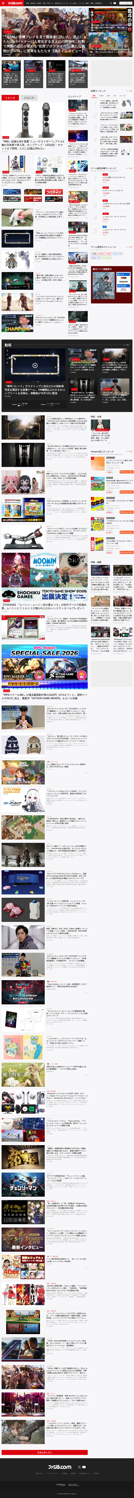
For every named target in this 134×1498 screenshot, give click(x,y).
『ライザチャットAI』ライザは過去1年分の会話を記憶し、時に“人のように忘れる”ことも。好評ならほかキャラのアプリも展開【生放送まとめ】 (110, 50)
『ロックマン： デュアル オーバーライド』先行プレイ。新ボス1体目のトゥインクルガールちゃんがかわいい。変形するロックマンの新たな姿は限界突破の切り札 (77, 179)
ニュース (81, 3)
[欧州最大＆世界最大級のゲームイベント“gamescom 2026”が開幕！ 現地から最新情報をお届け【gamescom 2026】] (78, 65)
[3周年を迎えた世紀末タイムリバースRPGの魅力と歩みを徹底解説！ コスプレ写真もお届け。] (23, 1075)
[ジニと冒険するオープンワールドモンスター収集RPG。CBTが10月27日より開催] (23, 772)
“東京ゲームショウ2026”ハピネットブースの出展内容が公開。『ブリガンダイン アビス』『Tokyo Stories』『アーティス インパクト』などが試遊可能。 (66, 1129)
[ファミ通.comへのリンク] (15, 3)
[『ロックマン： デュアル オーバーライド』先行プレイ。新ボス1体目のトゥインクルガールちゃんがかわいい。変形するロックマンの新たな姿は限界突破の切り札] (78, 166)
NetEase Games (51, 989)
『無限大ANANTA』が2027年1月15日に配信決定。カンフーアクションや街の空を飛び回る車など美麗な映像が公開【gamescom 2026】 (77, 270)
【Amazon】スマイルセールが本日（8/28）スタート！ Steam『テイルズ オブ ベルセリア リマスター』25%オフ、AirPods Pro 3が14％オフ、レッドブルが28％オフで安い (67, 1095)
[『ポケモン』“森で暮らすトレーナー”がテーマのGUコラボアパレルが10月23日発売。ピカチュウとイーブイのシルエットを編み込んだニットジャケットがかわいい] (23, 745)
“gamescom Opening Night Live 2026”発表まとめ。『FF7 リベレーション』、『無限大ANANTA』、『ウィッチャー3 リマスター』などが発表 (78, 240)
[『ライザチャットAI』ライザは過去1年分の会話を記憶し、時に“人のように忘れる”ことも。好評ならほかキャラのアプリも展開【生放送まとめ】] (110, 44)
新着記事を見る (44, 1452)
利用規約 (64, 1473)
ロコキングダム (53, 761)
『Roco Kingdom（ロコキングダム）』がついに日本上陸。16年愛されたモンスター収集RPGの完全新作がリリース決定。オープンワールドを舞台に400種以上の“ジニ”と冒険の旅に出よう (78, 210)
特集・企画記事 (96, 3)
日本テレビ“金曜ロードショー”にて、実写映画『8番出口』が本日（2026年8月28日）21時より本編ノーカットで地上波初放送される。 (66, 936)
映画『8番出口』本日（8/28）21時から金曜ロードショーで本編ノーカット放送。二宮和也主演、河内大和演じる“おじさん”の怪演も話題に (67, 930)
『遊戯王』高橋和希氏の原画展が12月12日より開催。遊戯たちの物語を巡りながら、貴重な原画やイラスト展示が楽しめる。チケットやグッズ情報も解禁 (66, 1150)
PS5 (44, 3)
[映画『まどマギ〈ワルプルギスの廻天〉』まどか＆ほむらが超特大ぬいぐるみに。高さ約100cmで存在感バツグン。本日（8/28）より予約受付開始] (23, 482)
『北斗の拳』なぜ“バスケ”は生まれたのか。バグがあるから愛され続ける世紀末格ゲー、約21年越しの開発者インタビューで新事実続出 (110, 26)
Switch (39, 3)
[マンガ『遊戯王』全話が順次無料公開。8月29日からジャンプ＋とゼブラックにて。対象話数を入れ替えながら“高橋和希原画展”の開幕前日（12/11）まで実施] (17, 260)
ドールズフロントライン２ (102, 430)
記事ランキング (98, 91)
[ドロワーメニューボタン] (3, 3)
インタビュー (8, 32)
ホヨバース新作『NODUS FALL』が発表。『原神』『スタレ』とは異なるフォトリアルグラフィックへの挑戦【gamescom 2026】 (78, 329)
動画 (87, 3)
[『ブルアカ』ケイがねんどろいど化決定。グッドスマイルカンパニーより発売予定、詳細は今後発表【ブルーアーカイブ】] (23, 800)
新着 (27, 3)
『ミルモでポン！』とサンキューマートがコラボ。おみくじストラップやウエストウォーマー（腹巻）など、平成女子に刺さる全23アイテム (66, 1040)
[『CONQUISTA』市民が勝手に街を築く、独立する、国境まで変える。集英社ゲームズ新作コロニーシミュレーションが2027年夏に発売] (23, 827)
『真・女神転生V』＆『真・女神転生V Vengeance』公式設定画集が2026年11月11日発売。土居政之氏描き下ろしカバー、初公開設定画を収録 (66, 1205)
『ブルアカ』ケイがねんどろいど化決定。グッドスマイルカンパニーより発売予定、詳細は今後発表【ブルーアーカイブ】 (66, 793)
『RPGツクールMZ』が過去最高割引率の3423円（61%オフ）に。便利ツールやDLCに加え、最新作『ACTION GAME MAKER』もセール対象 (44, 696)
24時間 (101, 96)
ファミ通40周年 (53, 1256)
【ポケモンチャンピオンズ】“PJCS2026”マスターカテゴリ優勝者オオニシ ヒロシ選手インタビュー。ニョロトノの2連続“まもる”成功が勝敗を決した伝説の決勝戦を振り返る (50, 319)
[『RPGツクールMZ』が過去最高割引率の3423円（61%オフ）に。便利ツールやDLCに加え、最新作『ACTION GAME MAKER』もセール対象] (45, 667)
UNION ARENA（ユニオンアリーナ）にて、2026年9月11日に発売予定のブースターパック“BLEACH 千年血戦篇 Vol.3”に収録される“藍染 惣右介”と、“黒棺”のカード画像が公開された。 (66, 627)
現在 (94, 96)
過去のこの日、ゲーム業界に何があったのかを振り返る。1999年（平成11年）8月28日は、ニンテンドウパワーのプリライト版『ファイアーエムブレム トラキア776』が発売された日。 (67, 1322)
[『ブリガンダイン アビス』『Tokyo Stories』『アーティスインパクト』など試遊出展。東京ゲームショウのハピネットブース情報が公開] (23, 1130)
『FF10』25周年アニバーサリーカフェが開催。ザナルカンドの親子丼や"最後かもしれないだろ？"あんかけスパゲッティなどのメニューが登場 (16, 179)
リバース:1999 (53, 1064)
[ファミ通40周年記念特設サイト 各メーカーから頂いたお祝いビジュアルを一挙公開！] (23, 1267)
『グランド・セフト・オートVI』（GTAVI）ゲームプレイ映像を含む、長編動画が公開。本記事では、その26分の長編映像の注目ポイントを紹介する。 (66, 1349)
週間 (108, 96)
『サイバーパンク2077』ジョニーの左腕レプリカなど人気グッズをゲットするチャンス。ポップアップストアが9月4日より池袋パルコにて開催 (66, 530)
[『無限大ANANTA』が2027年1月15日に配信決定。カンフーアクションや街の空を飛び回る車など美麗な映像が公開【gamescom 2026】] (78, 257)
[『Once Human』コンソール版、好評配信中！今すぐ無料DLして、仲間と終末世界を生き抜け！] (23, 992)
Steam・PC (96, 258)
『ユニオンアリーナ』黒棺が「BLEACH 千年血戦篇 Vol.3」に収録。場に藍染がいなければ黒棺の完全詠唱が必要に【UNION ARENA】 (67, 621)
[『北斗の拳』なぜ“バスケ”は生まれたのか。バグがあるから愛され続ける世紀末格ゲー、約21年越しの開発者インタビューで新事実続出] (110, 20)
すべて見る (129, 91)
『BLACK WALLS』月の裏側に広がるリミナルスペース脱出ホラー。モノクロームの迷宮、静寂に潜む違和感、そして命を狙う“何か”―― (82, 396)
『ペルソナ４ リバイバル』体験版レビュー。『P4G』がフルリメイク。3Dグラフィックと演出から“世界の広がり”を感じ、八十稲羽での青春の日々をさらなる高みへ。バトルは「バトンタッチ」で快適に (78, 149)
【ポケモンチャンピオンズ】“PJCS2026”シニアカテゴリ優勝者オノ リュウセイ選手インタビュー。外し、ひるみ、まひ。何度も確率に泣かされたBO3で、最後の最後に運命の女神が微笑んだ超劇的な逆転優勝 (115, 396)
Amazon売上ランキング (102, 451)
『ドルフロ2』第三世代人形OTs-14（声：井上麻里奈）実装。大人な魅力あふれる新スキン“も (100, 436)
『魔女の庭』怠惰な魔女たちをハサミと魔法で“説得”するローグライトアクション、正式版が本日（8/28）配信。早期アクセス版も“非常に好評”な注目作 (50, 277)
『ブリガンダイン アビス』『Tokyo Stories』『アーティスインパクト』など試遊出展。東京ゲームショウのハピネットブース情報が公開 (66, 1123)
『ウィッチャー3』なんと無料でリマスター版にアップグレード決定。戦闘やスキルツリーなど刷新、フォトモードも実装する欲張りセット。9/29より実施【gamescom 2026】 (77, 299)
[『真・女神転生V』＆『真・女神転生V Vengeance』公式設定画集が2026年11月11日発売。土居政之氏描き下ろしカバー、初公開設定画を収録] (23, 1212)
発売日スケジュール (61, 3)
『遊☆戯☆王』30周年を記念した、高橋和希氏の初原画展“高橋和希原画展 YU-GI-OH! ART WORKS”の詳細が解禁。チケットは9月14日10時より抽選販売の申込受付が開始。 (66, 1157)
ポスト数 (122, 96)
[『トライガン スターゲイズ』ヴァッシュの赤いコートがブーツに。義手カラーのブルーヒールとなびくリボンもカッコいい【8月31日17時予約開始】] (17, 302)
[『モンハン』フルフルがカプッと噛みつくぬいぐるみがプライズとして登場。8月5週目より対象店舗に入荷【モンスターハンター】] (17, 217)
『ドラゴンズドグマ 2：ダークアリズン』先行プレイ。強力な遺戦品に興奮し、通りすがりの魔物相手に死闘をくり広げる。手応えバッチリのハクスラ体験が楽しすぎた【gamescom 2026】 (78, 119)
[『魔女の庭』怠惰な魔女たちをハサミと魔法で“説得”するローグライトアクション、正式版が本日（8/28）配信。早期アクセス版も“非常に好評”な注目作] (17, 281)
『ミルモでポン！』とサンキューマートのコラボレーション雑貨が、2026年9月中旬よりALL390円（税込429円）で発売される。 (67, 1046)
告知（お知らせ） (52, 1201)
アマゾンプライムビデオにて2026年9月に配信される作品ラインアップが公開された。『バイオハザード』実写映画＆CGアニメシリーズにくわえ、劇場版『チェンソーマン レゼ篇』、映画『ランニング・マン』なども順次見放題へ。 (67, 1184)
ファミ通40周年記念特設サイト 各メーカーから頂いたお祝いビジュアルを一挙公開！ (66, 1260)
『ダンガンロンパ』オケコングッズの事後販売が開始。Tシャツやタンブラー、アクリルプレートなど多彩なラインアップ (67, 1013)
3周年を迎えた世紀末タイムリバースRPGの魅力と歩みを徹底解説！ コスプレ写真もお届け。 (66, 1067)
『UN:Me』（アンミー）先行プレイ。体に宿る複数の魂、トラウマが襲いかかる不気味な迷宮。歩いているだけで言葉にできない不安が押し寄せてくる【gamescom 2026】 (11, 78)
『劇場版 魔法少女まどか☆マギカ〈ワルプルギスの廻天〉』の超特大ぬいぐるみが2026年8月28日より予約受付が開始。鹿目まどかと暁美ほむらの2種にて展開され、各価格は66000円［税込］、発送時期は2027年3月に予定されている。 (66, 482)
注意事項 (73, 1473)
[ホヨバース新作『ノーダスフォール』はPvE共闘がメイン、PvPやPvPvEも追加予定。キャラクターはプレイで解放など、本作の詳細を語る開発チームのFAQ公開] (23, 855)
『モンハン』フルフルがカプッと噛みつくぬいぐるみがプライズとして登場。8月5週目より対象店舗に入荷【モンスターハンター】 (49, 214)
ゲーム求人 (73, 3)
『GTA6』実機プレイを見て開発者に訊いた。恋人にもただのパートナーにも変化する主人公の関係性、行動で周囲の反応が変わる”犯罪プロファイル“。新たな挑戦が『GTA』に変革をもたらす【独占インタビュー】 (45, 43)
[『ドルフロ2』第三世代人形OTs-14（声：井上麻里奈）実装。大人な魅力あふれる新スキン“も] (100, 424)
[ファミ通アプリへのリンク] (60, 1485)
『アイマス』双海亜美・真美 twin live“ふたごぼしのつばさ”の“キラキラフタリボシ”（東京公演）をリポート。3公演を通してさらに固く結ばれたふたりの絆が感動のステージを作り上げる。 (67, 1404)
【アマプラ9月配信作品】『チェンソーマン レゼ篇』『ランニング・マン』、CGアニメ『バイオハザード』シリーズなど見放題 (66, 1178)
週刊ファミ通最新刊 (102, 269)
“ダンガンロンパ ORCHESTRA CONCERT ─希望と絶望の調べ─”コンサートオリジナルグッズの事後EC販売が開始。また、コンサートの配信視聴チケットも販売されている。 (66, 1020)
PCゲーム (50, 3)
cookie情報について (84, 1473)
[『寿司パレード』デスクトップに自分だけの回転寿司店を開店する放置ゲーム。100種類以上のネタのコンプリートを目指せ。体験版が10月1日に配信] (17, 239)
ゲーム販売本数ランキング (103, 168)
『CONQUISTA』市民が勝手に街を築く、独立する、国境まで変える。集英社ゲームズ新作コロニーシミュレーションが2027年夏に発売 (66, 821)
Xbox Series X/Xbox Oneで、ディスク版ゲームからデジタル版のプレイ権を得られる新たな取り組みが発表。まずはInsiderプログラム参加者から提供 (55, 78)
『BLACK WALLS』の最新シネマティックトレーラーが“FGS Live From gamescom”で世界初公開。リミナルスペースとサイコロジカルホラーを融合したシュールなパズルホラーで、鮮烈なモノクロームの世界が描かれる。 (67, 455)
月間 (114, 96)
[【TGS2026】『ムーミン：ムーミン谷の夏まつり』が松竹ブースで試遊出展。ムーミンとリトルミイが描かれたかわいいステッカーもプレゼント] (45, 577)
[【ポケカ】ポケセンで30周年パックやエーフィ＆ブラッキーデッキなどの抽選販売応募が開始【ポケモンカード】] (126, 115)
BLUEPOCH (49, 1071)
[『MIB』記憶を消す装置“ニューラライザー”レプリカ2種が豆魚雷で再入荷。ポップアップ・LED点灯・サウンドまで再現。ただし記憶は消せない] (33, 120)
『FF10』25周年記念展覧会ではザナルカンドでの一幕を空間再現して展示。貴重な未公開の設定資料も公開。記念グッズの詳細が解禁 (50, 179)
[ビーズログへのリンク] (74, 1485)
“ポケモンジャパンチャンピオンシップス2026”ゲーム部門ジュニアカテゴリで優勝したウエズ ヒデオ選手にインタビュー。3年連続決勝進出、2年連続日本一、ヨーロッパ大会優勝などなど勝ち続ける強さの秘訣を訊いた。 (66, 965)
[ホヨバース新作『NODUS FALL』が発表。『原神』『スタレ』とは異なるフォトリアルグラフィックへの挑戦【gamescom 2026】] (78, 316)
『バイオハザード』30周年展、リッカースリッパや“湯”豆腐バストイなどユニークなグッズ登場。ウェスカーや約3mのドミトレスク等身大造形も (66, 903)
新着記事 (29, 97)
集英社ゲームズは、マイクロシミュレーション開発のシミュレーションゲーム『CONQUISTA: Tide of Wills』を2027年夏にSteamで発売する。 (66, 827)
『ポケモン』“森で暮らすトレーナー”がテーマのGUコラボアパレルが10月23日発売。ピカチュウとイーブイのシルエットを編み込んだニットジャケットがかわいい (66, 738)
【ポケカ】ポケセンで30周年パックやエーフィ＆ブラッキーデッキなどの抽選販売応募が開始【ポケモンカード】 (109, 116)
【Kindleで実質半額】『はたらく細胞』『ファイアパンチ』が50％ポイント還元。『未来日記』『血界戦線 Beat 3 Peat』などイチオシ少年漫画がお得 (66, 1288)
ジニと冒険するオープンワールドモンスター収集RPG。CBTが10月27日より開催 (66, 765)
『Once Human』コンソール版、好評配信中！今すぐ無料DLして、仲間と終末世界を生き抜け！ (66, 985)
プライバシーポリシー (52, 1473)
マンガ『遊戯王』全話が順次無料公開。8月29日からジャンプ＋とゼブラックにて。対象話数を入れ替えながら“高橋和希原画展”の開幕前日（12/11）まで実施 (50, 256)
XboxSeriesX (106, 258)
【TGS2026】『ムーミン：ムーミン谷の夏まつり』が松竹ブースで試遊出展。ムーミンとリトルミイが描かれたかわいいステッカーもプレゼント (44, 606)
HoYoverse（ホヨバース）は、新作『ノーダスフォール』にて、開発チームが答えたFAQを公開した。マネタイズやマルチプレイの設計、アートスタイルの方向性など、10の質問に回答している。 (67, 855)
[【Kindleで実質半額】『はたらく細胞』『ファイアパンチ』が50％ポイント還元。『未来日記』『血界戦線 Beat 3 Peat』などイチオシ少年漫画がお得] (23, 1294)
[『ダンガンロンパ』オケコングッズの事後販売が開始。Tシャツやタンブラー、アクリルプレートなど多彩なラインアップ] (23, 1020)
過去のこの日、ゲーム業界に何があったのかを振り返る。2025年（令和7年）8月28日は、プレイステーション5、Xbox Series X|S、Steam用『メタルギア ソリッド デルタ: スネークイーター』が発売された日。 (67, 1432)
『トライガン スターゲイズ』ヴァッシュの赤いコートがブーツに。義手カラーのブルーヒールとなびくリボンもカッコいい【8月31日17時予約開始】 (49, 298)
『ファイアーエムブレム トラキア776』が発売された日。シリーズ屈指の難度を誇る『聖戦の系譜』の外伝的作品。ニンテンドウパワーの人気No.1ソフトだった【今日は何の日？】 (66, 1315)
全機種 (94, 254)
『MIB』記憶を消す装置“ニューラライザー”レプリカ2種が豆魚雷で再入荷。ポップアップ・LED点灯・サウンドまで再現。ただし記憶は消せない (33, 145)
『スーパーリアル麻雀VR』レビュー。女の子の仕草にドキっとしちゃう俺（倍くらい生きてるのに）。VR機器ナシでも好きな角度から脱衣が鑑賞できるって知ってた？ (100, 614)
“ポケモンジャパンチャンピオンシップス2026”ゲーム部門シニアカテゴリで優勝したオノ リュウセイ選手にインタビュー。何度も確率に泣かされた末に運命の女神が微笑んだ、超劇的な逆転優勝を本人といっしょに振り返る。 (66, 717)
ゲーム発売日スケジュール (103, 247)
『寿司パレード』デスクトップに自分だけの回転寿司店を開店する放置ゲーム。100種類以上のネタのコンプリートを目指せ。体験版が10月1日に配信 (50, 235)
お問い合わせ (39, 1473)
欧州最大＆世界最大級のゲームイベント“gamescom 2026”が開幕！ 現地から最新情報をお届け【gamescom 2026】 (78, 78)
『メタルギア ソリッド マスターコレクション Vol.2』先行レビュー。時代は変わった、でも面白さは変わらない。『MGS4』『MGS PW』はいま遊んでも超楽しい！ (122, 584)
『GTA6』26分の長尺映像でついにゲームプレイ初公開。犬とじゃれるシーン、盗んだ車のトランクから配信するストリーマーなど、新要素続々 (66, 1343)
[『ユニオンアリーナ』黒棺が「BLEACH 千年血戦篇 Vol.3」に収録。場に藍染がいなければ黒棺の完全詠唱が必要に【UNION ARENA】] (23, 627)
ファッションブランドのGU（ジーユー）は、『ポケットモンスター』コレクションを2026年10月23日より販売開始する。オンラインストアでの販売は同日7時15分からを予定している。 (66, 745)
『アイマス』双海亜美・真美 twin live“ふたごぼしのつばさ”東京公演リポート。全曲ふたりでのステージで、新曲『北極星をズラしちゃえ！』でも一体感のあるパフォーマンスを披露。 (67, 1398)
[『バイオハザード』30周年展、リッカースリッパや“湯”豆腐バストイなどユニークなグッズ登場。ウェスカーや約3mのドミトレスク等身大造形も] (23, 910)
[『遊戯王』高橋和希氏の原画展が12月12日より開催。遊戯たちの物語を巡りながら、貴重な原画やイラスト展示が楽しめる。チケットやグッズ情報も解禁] (23, 1157)
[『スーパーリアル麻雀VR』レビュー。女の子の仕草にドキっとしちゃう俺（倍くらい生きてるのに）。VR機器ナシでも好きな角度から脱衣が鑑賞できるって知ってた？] (100, 601)
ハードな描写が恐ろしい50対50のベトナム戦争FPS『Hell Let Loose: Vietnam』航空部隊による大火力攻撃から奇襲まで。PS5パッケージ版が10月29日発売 (115, 366)
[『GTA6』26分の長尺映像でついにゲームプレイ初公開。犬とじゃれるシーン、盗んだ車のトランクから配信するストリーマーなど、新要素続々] (23, 1349)
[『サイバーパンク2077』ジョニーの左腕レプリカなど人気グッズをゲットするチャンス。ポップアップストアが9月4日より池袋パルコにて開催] (23, 537)
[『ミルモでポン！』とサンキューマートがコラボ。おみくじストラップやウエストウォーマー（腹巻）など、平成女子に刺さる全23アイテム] (23, 1047)
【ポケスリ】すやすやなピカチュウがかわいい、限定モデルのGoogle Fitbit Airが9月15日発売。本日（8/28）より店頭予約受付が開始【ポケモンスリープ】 (66, 875)
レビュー (7, 70)
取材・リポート (96, 46)
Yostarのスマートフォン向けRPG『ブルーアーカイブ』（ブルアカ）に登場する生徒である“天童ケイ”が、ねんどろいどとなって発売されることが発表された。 (66, 800)
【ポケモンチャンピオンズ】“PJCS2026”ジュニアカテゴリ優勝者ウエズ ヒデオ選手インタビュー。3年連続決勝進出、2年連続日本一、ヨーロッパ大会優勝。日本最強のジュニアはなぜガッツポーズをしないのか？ (67, 958)
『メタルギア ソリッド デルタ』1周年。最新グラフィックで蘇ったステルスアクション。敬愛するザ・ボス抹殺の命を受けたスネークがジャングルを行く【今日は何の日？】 (66, 1425)
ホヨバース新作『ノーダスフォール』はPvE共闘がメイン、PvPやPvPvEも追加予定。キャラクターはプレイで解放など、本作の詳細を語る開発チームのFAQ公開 (66, 848)
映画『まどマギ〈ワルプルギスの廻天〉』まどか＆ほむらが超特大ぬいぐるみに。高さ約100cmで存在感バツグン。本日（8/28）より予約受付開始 (66, 475)
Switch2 (33, 3)
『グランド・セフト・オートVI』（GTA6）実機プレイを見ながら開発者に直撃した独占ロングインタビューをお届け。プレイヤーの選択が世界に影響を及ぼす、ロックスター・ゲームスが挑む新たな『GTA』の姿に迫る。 (67, 1377)
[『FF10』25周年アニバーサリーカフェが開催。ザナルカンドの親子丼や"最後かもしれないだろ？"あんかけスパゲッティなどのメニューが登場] (17, 164)
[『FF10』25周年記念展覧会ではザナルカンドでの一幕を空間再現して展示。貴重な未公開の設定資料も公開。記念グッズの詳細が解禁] (50, 164)
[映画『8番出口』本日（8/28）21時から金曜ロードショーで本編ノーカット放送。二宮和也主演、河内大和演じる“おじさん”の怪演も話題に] (23, 937)
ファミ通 (48, 1264)
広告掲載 (96, 1473)
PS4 (120, 254)
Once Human (53, 981)
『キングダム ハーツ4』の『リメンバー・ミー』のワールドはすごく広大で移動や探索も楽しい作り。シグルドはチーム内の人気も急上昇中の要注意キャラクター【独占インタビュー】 (33, 78)
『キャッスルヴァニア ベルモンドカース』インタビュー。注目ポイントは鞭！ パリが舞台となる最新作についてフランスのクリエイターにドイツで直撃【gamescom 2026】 (66, 1233)
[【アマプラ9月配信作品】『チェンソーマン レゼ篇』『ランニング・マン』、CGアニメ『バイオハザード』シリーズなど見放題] (23, 1185)
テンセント (49, 769)
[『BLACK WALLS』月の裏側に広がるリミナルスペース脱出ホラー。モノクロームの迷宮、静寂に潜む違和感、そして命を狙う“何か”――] (83, 387)
